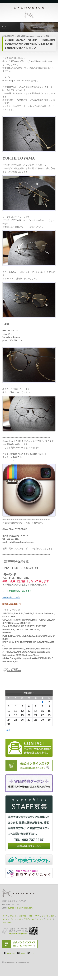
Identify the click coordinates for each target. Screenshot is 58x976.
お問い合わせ (7, 922)
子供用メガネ (29, 919)
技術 (52, 916)
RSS (32, 953)
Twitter (22, 953)
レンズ (5, 919)
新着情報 (22, 916)
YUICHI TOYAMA (14, 671)
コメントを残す (43, 36)
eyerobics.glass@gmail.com (20, 908)
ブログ (15, 669)
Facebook (11, 953)
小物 (30, 916)
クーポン (40, 919)
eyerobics (30, 36)
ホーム (5, 916)
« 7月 (7, 730)
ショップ (45, 916)
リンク (49, 919)
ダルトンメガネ (15, 919)
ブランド (13, 916)
